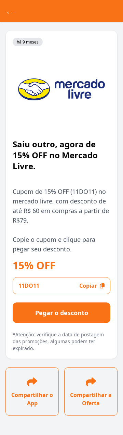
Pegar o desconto (61, 313)
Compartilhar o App (32, 399)
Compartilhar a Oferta (91, 399)
